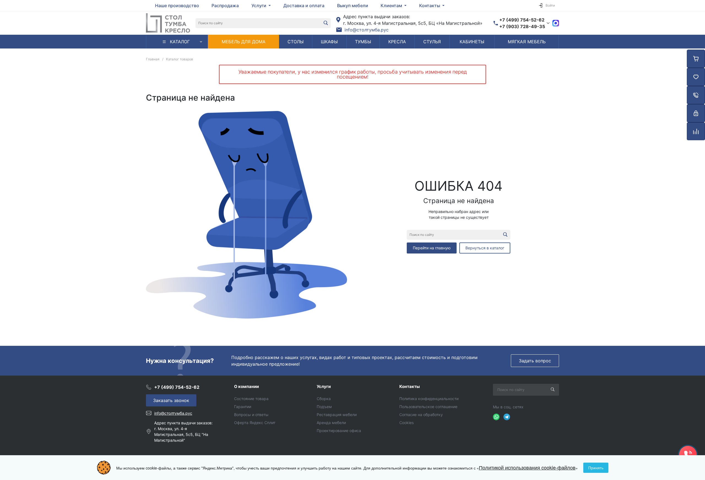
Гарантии (242, 406)
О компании (246, 386)
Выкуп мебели (352, 5)
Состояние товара (251, 398)
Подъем (324, 406)
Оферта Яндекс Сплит (254, 422)
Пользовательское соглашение (428, 406)
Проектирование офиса (339, 430)
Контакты (409, 386)
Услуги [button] (259, 5)
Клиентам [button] (392, 5)
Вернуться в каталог (484, 248)
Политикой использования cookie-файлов (527, 467)
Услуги (324, 386)
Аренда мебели (331, 422)
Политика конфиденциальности (429, 398)
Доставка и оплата (303, 5)
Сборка (324, 398)
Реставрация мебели (337, 414)
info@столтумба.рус (367, 30)
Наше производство (177, 5)
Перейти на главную (432, 248)
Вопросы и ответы (251, 414)
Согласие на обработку (421, 414)
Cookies (406, 422)
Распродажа (225, 5)
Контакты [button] (430, 5)
